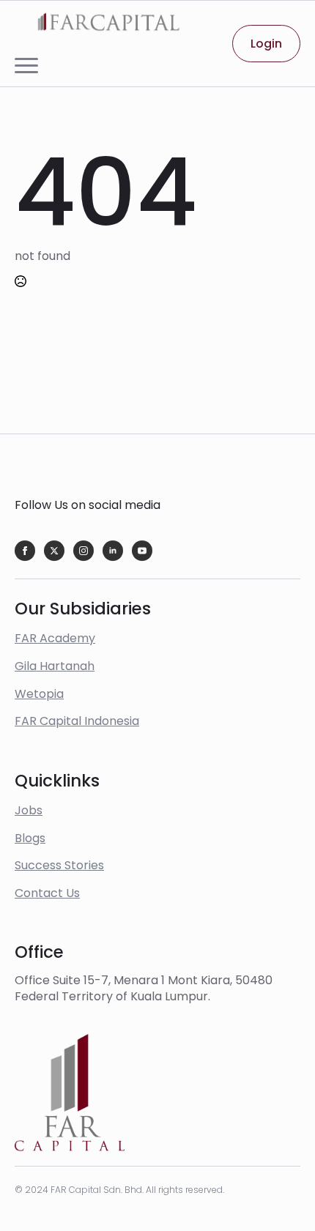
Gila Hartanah (54, 666)
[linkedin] (113, 550)
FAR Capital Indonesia (77, 721)
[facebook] (25, 550)
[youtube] (142, 550)
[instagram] (83, 550)
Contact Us (47, 893)
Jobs (28, 810)
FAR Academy (55, 638)
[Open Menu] (26, 66)
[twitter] (54, 550)
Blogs (30, 838)
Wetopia (39, 693)
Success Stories (59, 865)
